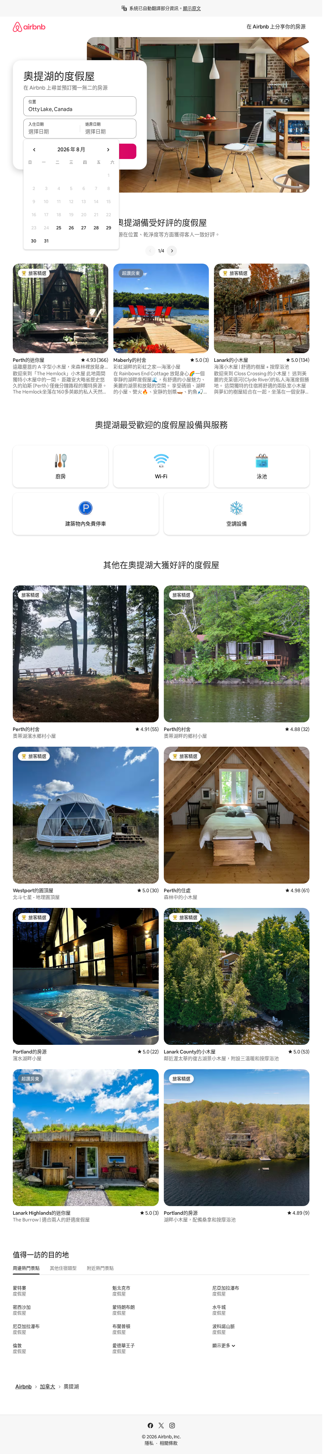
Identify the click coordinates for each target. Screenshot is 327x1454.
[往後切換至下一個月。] (108, 150)
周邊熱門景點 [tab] (26, 1268)
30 (33, 241)
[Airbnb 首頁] (29, 27)
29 (108, 228)
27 (83, 228)
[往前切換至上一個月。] (34, 150)
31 (46, 241)
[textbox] (51, 131)
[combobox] (79, 109)
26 (71, 228)
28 (96, 228)
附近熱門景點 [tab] (100, 1268)
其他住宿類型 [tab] (63, 1268)
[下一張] (172, 251)
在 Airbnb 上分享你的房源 (276, 26)
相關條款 (169, 1443)
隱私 (149, 1443)
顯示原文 (192, 8)
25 (58, 228)
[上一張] (150, 251)
